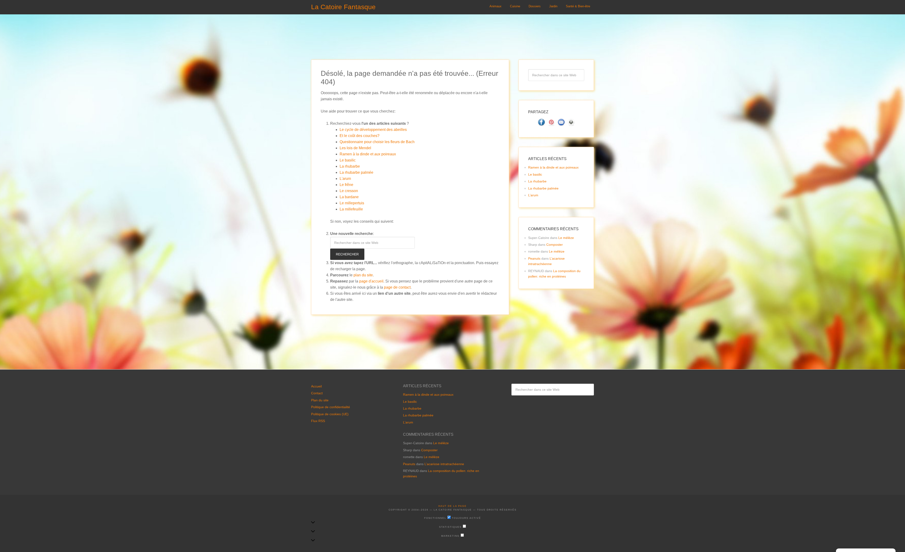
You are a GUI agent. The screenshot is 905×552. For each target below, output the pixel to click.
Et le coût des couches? (359, 136)
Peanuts (534, 258)
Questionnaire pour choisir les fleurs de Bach (377, 142)
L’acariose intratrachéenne (444, 464)
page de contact (397, 287)
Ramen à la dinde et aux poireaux (368, 154)
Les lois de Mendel (355, 148)
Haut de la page (452, 506)
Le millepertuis (352, 203)
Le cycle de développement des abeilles (373, 130)
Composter (554, 244)
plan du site (363, 275)
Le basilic (348, 160)
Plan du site (320, 400)
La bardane (349, 197)
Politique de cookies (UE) (330, 414)
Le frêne (346, 185)
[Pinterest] (551, 125)
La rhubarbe (350, 166)
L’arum (533, 195)
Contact (317, 393)
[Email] (561, 125)
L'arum (345, 179)
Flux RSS (318, 421)
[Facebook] (541, 125)
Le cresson (349, 191)
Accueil (316, 386)
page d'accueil (371, 281)
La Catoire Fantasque (343, 7)
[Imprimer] (571, 125)
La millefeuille (351, 209)
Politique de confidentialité (330, 407)
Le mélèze (566, 238)
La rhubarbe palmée (356, 172)
